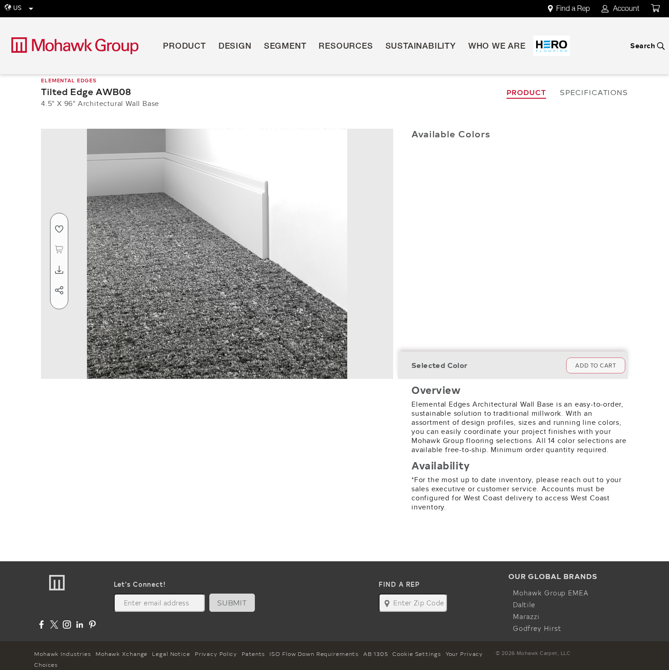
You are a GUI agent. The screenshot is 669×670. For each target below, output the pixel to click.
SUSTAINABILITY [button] (420, 47)
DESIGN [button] (235, 47)
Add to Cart (595, 365)
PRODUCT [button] (184, 47)
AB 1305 (375, 653)
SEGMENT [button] (285, 47)
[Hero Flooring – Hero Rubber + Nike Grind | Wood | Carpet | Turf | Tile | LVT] (551, 45)
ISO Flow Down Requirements (314, 653)
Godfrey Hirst (537, 628)
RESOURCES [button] (346, 47)
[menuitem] (574, 9)
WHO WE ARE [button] (497, 47)
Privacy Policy (216, 653)
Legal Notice (171, 653)
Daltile (524, 604)
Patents (253, 653)
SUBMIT (232, 602)
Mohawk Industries (62, 653)
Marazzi (526, 616)
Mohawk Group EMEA (550, 592)
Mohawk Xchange (121, 653)
